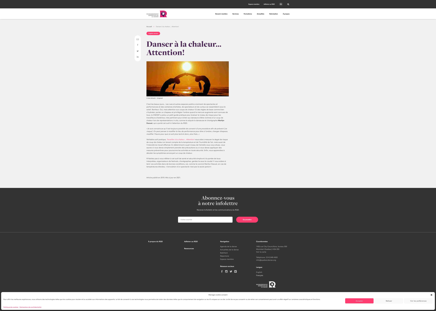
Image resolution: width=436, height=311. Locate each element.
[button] (431, 295)
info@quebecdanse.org (266, 260)
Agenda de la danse (228, 246)
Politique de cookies (10, 307)
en (281, 4)
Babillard (224, 253)
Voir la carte (261, 252)
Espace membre (253, 4)
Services (235, 14)
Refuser (389, 301)
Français (259, 275)
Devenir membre (221, 14)
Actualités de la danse (229, 250)
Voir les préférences (418, 301)
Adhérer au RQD (269, 4)
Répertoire (224, 256)
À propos (286, 14)
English (259, 272)
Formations (248, 14)
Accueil (149, 27)
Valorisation (273, 14)
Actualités (260, 14)
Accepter (359, 301)
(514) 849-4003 (272, 257)
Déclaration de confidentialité (30, 307)
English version (153, 33)
